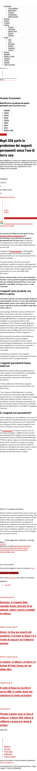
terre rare (11, 552)
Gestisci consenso (10, 756)
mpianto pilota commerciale (12, 236)
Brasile (10, 46)
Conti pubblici (13, 8)
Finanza (11, 13)
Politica (7, 23)
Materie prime (13, 17)
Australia (11, 44)
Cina (9, 42)
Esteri (6, 38)
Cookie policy (8, 754)
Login (32, 568)
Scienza (7, 58)
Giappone (11, 48)
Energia (6, 19)
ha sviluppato (7, 430)
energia (22, 546)
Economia (7, 6)
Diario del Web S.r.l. (7, 762)
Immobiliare (12, 15)
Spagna (11, 36)
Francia (10, 27)
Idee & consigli (9, 65)
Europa (6, 25)
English (6, 63)
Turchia (10, 50)
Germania (11, 29)
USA (9, 40)
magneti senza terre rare (13, 550)
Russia (10, 33)
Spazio (6, 52)
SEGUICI (3, 544)
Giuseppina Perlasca (7, 197)
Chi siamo (7, 749)
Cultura (6, 61)
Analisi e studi (9, 56)
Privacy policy (8, 751)
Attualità (7, 54)
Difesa (6, 21)
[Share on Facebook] (20, 201)
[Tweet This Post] (20, 203)
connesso (12, 578)
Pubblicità (7, 746)
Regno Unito (12, 31)
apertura (17, 546)
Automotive (12, 11)
